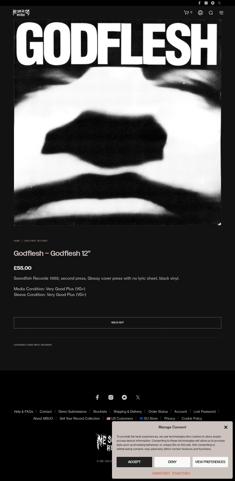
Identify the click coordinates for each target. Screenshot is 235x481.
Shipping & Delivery (128, 411)
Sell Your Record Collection (80, 418)
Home (17, 240)
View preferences (210, 462)
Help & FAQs (23, 411)
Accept (134, 462)
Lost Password (204, 411)
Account (180, 411)
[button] (226, 427)
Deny (172, 462)
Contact (46, 411)
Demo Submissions (73, 411)
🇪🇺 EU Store (149, 418)
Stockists (100, 411)
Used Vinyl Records (35, 240)
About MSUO (43, 418)
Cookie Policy (161, 473)
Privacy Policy (181, 473)
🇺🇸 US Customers (119, 418)
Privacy (169, 418)
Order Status (158, 411)
